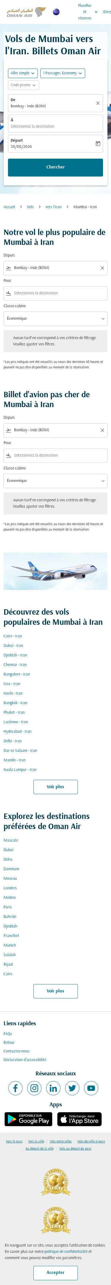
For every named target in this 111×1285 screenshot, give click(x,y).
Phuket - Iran (14, 712)
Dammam (11, 869)
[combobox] (55, 268)
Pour (7, 281)
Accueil (9, 207)
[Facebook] (15, 1088)
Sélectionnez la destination (32, 126)
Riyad (8, 964)
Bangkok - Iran (15, 703)
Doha (8, 859)
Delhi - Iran (13, 741)
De (13, 100)
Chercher (55, 167)
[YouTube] (91, 1088)
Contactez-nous (17, 1051)
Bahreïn (10, 917)
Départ (17, 140)
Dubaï (8, 850)
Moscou (10, 878)
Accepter (55, 1272)
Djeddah (10, 926)
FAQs (8, 1034)
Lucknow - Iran (16, 722)
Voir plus (55, 787)
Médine (10, 898)
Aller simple (20, 73)
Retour (9, 1042)
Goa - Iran (12, 684)
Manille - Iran (14, 760)
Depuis (9, 255)
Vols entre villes (61, 1141)
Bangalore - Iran (17, 674)
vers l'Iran (54, 207)
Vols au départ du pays (75, 1149)
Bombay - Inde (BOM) (28, 106)
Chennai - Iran (15, 665)
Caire (8, 974)
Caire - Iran (13, 636)
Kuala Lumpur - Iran (20, 770)
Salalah (10, 955)
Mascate (11, 840)
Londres (10, 888)
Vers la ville (36, 1141)
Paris (8, 907)
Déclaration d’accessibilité (25, 1060)
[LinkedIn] (53, 1088)
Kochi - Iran (13, 693)
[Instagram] (34, 1088)
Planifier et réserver (88, 12)
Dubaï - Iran (13, 646)
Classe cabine (15, 306)
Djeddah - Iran (15, 655)
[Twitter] (72, 1088)
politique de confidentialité (66, 1252)
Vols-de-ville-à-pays (91, 1141)
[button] (62, 73)
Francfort (11, 936)
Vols (30, 207)
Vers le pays (14, 1141)
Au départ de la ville (39, 1149)
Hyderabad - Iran (17, 731)
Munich (10, 945)
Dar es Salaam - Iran (20, 751)
